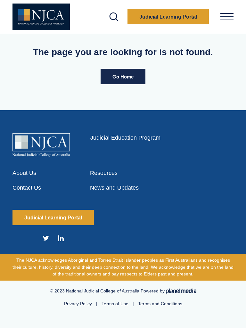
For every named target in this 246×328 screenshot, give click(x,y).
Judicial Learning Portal (168, 17)
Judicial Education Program (125, 138)
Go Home (123, 76)
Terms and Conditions (160, 303)
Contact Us (26, 187)
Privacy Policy (78, 303)
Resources (104, 173)
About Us (24, 173)
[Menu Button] (227, 17)
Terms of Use (115, 303)
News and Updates (114, 187)
